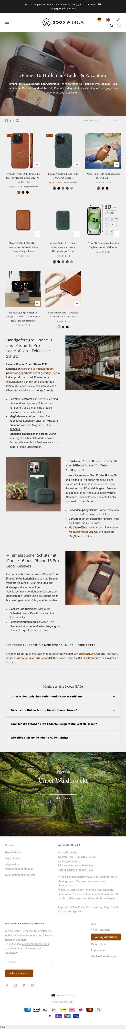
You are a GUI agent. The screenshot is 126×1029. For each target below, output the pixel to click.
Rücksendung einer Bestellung (76, 865)
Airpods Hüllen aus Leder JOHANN (38, 658)
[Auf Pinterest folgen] (24, 985)
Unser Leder (12, 858)
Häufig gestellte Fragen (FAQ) (76, 869)
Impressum (98, 950)
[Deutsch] (100, 20)
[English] (109, 20)
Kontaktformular (67, 852)
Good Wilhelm (13, 852)
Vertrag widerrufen (105, 937)
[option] (109, 20)
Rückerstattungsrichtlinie (20, 874)
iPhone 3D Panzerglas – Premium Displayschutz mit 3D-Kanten (103, 245)
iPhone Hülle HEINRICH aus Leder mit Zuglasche (103, 176)
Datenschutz (98, 944)
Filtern (115, 120)
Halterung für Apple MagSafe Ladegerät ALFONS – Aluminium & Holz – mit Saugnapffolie (23, 316)
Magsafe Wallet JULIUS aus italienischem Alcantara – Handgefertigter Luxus (63, 247)
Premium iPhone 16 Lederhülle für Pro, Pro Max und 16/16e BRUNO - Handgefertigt (23, 178)
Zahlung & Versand (69, 861)
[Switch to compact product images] (17, 120)
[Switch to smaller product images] (11, 120)
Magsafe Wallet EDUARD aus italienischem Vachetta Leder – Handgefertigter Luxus (23, 247)
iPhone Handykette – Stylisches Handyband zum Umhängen (63, 314)
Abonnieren (19, 973)
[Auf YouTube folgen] (32, 985)
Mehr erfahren (63, 798)
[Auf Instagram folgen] (15, 985)
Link (2, 1027)
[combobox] (100, 20)
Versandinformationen (101, 898)
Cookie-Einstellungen (104, 956)
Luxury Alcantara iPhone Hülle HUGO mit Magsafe (63, 176)
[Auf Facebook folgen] (7, 985)
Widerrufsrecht (100, 929)
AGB (93, 923)
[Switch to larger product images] (6, 120)
